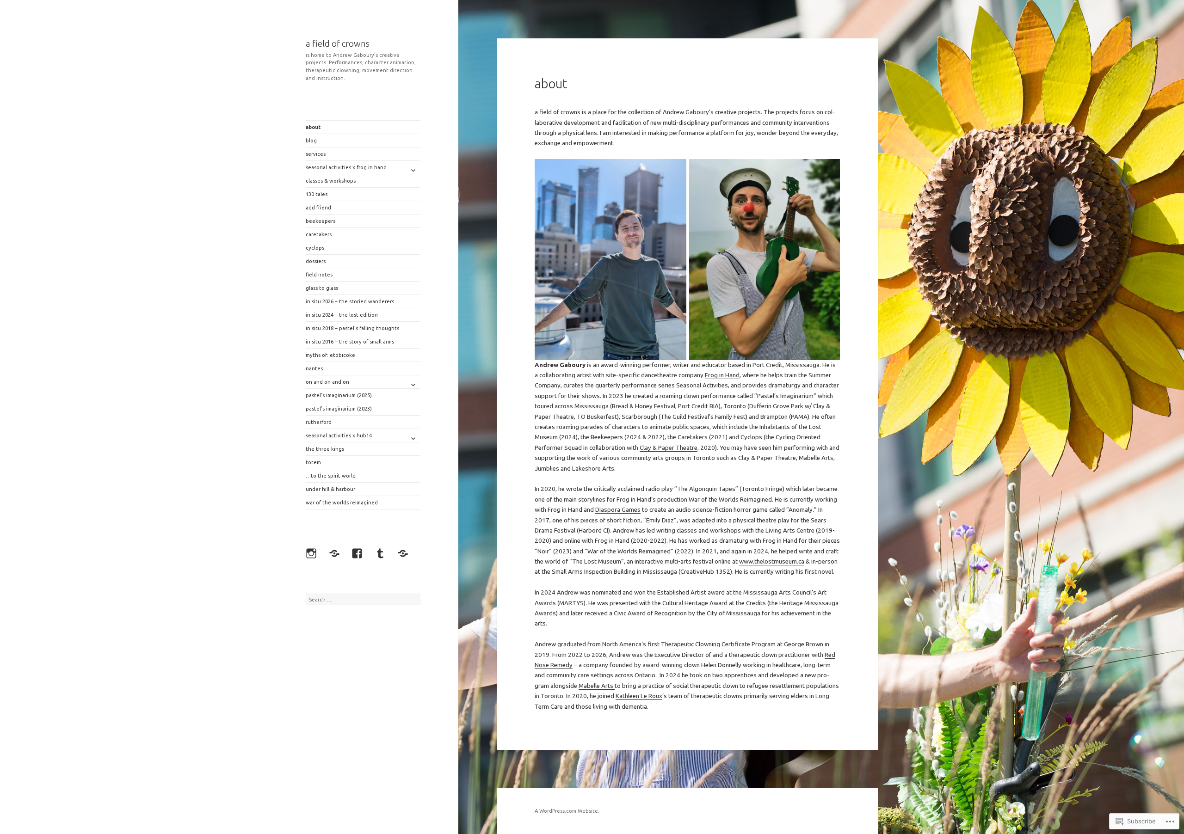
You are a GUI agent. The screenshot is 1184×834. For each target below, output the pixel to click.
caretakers (319, 234)
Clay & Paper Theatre (668, 447)
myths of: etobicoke (330, 355)
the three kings (325, 449)
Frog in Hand (722, 375)
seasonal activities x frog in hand (346, 167)
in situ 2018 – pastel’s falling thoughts (352, 328)
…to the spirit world (331, 475)
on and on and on (327, 382)
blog (311, 140)
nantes (314, 368)
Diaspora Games (618, 509)
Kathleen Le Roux (639, 696)
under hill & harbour (330, 489)
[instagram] (313, 556)
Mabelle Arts (597, 685)
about (313, 127)
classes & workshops (331, 181)
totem (313, 462)
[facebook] (359, 556)
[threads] (337, 556)
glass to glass (322, 288)
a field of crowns (338, 43)
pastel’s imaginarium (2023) (339, 408)
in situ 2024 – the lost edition (342, 315)
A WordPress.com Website (566, 811)
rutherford (319, 422)
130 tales (316, 194)
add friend (318, 207)
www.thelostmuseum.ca (771, 561)
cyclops (315, 248)
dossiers (316, 261)
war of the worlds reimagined (342, 502)
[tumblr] (382, 556)
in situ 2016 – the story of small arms (350, 341)
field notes (319, 274)
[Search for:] (363, 599)
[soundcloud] (405, 556)
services (316, 154)
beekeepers (320, 221)
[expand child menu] (413, 170)
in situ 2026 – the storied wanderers (350, 301)
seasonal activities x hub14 (339, 435)
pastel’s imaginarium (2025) (339, 395)
